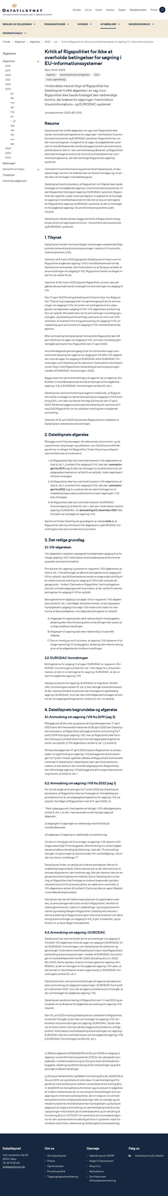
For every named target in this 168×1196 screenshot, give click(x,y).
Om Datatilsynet (56, 1156)
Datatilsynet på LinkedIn (149, 1156)
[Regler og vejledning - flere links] (34, 24)
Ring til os (95, 1166)
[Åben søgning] (162, 10)
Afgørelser (108, 24)
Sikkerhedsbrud (139, 24)
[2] (46, 1076)
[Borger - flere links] (90, 24)
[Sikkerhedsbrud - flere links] (152, 24)
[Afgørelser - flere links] (118, 24)
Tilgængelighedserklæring (62, 1176)
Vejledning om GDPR (101, 1156)
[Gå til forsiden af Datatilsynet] (35, 10)
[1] (46, 1053)
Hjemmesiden (55, 1166)
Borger (83, 24)
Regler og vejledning (17, 24)
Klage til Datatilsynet (101, 1161)
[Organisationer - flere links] (67, 24)
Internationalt (13, 33)
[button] (37, 61)
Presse (51, 1161)
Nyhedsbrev (96, 1171)
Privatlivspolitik (56, 1171)
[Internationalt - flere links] (25, 33)
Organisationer (54, 24)
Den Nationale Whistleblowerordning (102, 1178)
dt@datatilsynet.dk (14, 1167)
